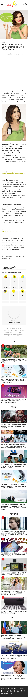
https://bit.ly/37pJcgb (10, 231)
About (7, 688)
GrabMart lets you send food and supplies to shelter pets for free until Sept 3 (14, 360)
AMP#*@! (14, 302)
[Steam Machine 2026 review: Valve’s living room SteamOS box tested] (14, 565)
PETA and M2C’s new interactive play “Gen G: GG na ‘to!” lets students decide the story (14, 466)
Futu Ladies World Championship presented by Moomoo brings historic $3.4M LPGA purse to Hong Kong (13, 507)
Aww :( (22, 287)
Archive (21, 688)
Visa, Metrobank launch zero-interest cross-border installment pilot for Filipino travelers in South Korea (13, 678)
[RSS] (24, 691)
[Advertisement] (14, 73)
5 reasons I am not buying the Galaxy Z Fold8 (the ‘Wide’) (14, 612)
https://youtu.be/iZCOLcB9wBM (14, 173)
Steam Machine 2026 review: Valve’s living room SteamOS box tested (13, 573)
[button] (2, 3)
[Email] (1, 691)
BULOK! (14, 287)
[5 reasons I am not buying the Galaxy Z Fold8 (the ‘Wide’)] (14, 603)
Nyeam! (22, 302)
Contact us (14, 688)
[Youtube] (18, 691)
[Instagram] (7, 691)
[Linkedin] (11, 691)
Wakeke (6, 287)
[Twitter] (14, 691)
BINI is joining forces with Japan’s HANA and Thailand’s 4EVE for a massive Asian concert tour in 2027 (13, 446)
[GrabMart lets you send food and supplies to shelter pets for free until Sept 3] (14, 351)
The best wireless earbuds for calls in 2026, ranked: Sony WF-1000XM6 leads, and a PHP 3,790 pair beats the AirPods (14, 534)
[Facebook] (4, 691)
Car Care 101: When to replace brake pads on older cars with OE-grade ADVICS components (14, 657)
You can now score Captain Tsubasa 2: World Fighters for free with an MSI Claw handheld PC (13, 400)
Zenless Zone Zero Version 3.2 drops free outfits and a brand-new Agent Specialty (13, 426)
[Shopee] (21, 691)
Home (2, 688)
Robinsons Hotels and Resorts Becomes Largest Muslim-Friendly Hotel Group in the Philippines (13, 637)
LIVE (3, 42)
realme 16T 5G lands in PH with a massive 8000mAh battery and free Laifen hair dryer (13, 380)
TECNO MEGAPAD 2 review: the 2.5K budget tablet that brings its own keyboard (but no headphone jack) (14, 554)
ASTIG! (5, 302)
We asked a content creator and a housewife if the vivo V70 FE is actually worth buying (13, 593)
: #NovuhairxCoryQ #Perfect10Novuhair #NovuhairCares (9, 267)
